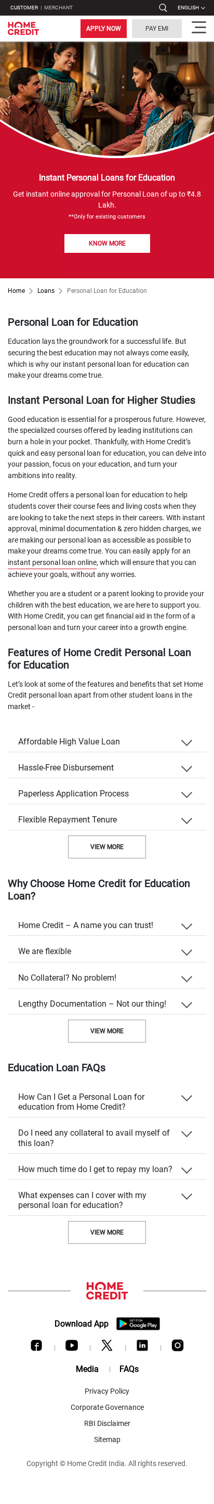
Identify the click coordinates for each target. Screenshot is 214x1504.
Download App (82, 1324)
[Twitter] (107, 1347)
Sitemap (107, 1439)
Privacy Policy (107, 1391)
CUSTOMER (24, 7)
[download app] (138, 1323)
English (188, 7)
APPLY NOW (103, 28)
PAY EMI (156, 28)
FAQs (129, 1369)
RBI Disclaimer (107, 1423)
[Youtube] (71, 1347)
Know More (107, 243)
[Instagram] (177, 1347)
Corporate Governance (107, 1407)
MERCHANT (58, 7)
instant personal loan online (52, 562)
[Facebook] (36, 1347)
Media (87, 1369)
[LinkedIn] (142, 1347)
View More (107, 847)
